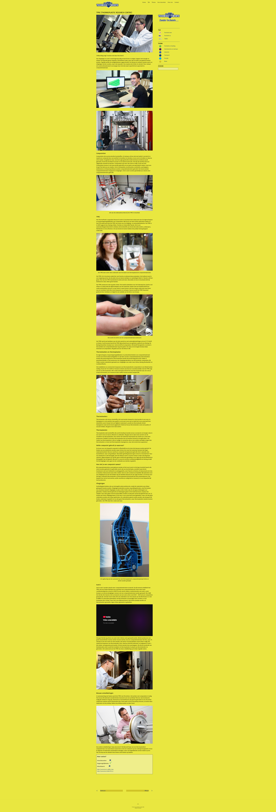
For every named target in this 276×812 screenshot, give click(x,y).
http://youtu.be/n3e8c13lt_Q (105, 771)
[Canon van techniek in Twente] (107, 7)
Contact (177, 2)
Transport (167, 55)
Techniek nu (167, 35)
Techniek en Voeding (169, 46)
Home (144, 2)
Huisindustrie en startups (171, 49)
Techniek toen (168, 32)
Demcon (103, 791)
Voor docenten (161, 2)
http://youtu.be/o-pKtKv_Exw (105, 769)
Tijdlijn (166, 38)
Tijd (149, 2)
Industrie (166, 52)
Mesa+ (147, 791)
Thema (154, 2)
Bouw (165, 61)
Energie (166, 58)
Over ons (170, 2)
